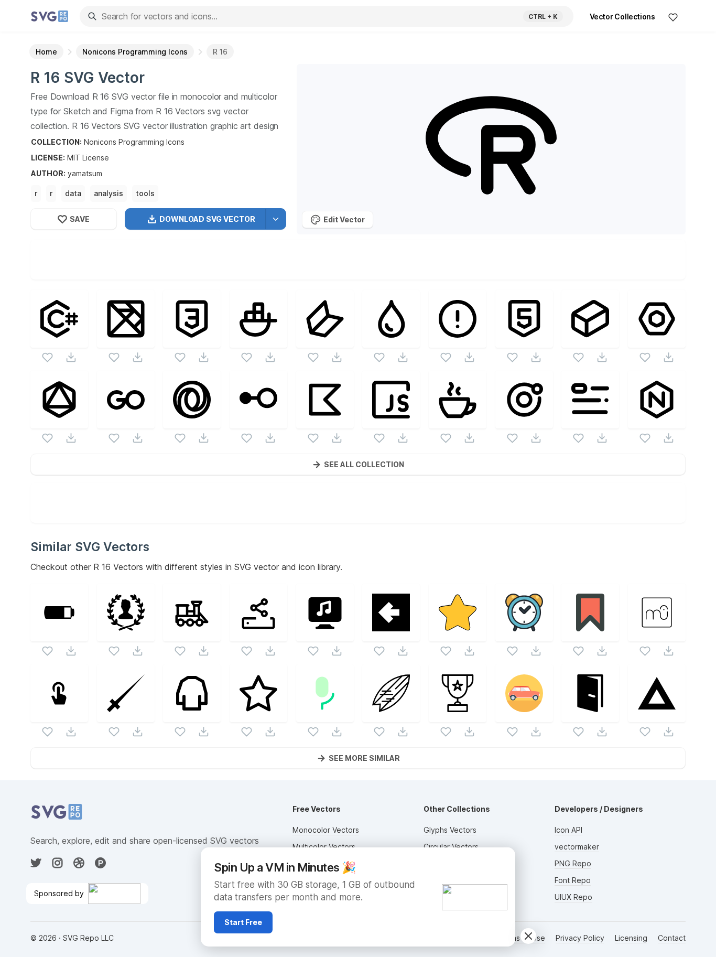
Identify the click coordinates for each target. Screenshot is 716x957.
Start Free (243, 922)
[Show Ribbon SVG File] (590, 634)
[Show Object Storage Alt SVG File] (258, 634)
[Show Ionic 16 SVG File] (524, 421)
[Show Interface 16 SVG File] (258, 421)
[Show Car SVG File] (524, 715)
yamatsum (85, 173)
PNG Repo (573, 863)
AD (501, 860)
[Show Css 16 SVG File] (192, 341)
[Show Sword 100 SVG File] (126, 715)
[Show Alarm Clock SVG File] (524, 634)
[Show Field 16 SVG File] (590, 341)
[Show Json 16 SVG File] (192, 421)
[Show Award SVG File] (126, 634)
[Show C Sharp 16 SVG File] (59, 341)
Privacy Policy (580, 937)
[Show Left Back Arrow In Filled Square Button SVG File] (391, 634)
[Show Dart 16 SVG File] (325, 341)
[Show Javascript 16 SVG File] (391, 421)
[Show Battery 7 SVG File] (59, 634)
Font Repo (573, 880)
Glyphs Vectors (450, 829)
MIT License (88, 157)
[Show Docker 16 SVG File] (258, 341)
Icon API (568, 829)
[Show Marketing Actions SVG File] (59, 715)
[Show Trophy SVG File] (457, 715)
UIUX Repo (573, 897)
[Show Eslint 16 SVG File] (657, 341)
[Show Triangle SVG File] (657, 715)
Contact (672, 937)
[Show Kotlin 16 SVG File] (325, 421)
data (73, 193)
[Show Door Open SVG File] (590, 715)
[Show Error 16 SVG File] (457, 341)
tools (145, 193)
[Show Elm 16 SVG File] (126, 341)
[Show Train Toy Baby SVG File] (192, 634)
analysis (108, 193)
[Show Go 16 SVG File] (126, 421)
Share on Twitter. (406, 271)
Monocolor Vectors (325, 829)
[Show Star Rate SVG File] (457, 634)
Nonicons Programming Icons (134, 141)
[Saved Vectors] (673, 17)
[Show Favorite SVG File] (258, 715)
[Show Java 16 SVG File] (457, 421)
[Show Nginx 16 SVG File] (657, 421)
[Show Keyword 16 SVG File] (590, 421)
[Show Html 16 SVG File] (524, 341)
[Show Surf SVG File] (391, 715)
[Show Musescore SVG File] (657, 634)
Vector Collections (622, 16)
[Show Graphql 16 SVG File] (59, 421)
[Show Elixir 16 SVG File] (391, 341)
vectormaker (577, 846)
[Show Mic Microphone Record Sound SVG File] (325, 715)
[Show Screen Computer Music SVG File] (325, 634)
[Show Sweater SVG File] (192, 715)
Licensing (631, 937)
